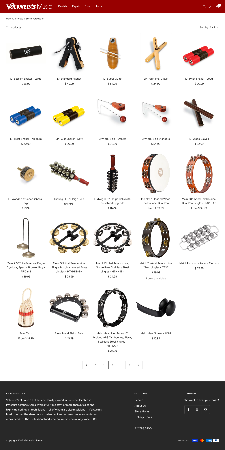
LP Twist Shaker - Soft (69, 139)
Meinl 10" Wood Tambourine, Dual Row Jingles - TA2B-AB (199, 201)
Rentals (62, 6)
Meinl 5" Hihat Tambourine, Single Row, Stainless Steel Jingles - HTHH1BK (112, 267)
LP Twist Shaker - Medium (26, 139)
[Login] (210, 6)
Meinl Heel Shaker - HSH (156, 333)
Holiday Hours (143, 417)
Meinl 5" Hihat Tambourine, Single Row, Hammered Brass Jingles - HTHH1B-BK (69, 267)
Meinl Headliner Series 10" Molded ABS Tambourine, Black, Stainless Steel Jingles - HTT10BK (112, 339)
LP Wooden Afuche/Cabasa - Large (26, 201)
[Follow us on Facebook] (188, 409)
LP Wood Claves (199, 139)
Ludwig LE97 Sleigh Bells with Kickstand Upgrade (112, 201)
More (99, 6)
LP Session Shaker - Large (25, 78)
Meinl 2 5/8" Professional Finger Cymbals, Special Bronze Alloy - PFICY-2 (26, 267)
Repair (76, 6)
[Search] (204, 6)
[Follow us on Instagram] (197, 409)
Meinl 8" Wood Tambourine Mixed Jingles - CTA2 (155, 265)
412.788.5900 (143, 428)
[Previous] (86, 365)
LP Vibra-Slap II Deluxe (112, 139)
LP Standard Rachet (69, 78)
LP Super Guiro (112, 78)
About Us (140, 405)
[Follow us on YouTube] (205, 409)
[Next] (138, 365)
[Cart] (217, 6)
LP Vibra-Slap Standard (156, 139)
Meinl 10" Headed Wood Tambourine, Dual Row (156, 201)
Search (139, 400)
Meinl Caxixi (26, 333)
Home (9, 18)
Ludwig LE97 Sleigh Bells (69, 199)
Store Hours (142, 411)
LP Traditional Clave (156, 78)
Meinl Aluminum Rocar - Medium (199, 263)
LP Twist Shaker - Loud (199, 78)
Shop (88, 6)
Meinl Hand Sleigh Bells (69, 333)
